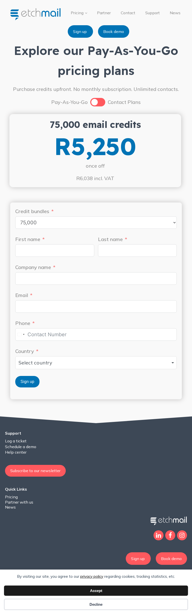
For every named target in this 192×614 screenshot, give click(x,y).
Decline (96, 604)
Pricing (77, 12)
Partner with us (19, 502)
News (175, 12)
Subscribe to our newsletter (35, 470)
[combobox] (21, 334)
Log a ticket (15, 440)
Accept (96, 591)
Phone (22, 323)
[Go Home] (36, 14)
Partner (104, 12)
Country (24, 351)
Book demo (113, 31)
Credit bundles (32, 211)
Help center (15, 452)
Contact (128, 12)
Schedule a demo (20, 446)
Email (21, 295)
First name (27, 239)
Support (152, 12)
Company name (33, 267)
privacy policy (91, 576)
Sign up (80, 31)
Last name (110, 239)
